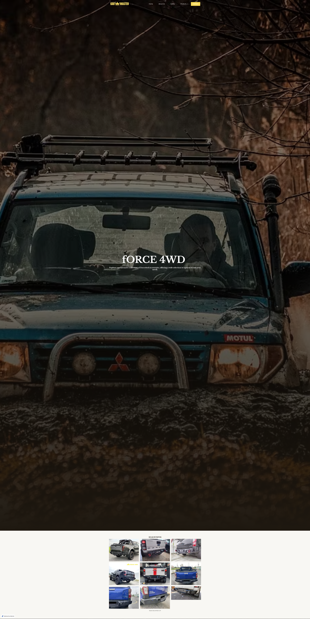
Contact (195, 4)
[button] (184, 4)
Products (184, 4)
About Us (162, 4)
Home (151, 4)
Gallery (172, 4)
